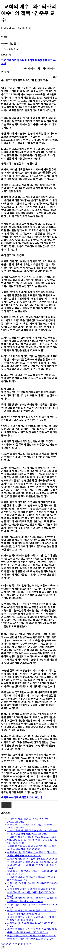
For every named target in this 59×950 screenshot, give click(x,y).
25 (23, 944)
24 (20, 944)
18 (2, 944)
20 (8, 944)
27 (29, 944)
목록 (6, 804)
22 (14, 944)
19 (5, 944)
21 (11, 944)
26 (26, 944)
